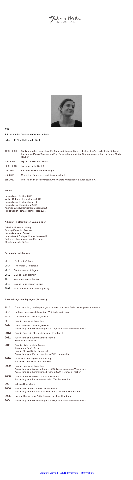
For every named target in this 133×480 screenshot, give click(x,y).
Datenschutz (87, 473)
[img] (66, 16)
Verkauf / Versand (48, 473)
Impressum (72, 473)
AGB (63, 473)
